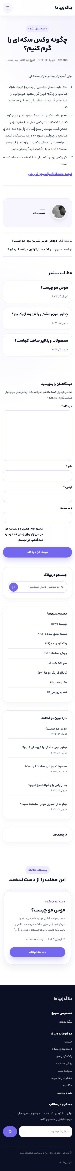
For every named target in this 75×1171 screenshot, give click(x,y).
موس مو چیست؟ (54, 288)
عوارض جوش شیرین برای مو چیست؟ (34, 240)
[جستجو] (13, 587)
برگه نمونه (65, 1022)
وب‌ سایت (66, 507)
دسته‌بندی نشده (37, 28)
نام (69, 466)
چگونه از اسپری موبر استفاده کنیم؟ (43, 804)
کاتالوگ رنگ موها (55, 672)
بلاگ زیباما (63, 7)
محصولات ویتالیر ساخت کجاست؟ (41, 341)
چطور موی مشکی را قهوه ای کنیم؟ (40, 314)
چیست (63, 624)
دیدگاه (66, 406)
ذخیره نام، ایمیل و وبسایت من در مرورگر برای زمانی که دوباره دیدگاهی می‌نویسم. (24, 534)
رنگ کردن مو (59, 643)
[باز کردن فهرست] (7, 8)
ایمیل (67, 487)
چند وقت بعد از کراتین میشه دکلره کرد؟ (31, 249)
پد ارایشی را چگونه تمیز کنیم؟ (47, 785)
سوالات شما (59, 663)
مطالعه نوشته (37, 952)
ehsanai (63, 59)
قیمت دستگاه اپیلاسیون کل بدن (50, 174)
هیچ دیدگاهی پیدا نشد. (21, 59)
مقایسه (62, 682)
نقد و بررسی (59, 692)
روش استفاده (58, 653)
